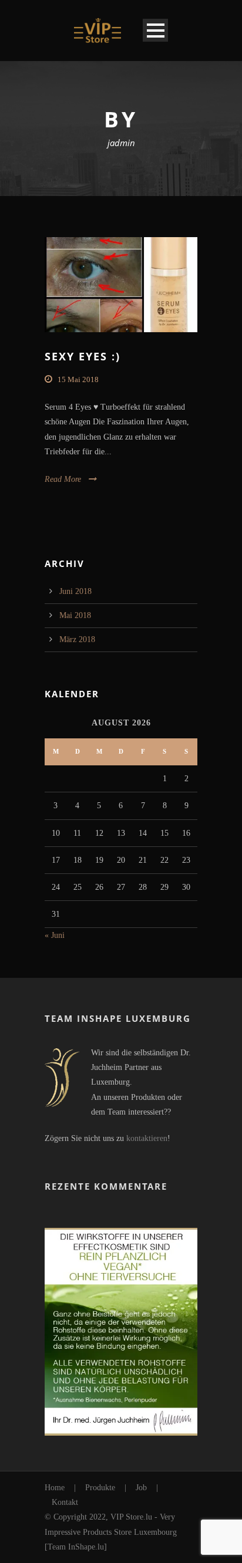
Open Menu (155, 30)
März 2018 (77, 639)
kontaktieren (146, 1138)
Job (141, 1487)
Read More (63, 479)
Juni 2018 (75, 591)
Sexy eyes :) (82, 356)
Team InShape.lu (76, 1546)
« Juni (55, 935)
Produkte (100, 1487)
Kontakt (65, 1502)
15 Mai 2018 (78, 379)
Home (55, 1487)
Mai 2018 (75, 615)
